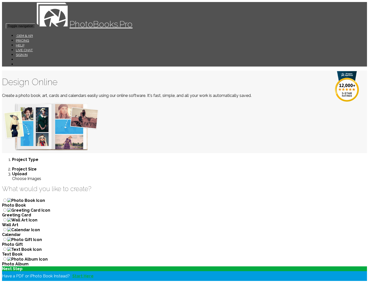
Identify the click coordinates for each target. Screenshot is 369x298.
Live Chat (24, 50)
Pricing (22, 40)
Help (20, 45)
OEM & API (24, 36)
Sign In (22, 55)
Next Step (12, 268)
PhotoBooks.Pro (101, 24)
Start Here (83, 276)
